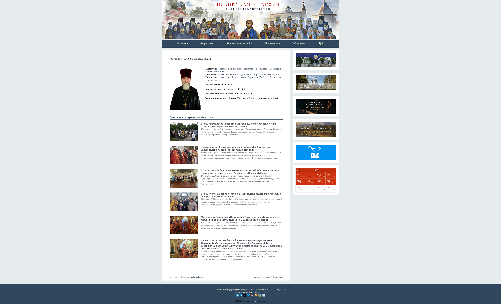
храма (221, 74)
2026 (316, 170)
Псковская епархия (199, 2)
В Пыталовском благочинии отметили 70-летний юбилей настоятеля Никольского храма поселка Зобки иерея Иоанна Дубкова (240, 171)
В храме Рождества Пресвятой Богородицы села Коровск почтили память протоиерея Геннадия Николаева (238, 125)
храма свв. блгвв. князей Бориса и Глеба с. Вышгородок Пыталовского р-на (244, 79)
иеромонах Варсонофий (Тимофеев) (186, 276)
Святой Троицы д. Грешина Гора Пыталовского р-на (252, 74)
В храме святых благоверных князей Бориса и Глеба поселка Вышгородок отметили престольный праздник (235, 148)
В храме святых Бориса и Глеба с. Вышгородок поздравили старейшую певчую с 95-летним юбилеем (241, 195)
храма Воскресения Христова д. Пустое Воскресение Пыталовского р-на (244, 70)
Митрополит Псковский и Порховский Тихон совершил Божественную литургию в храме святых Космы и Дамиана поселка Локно (240, 218)
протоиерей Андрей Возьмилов (269, 276)
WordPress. (261, 301)
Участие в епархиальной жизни (191, 117)
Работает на (240, 301)
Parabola (250, 301)
